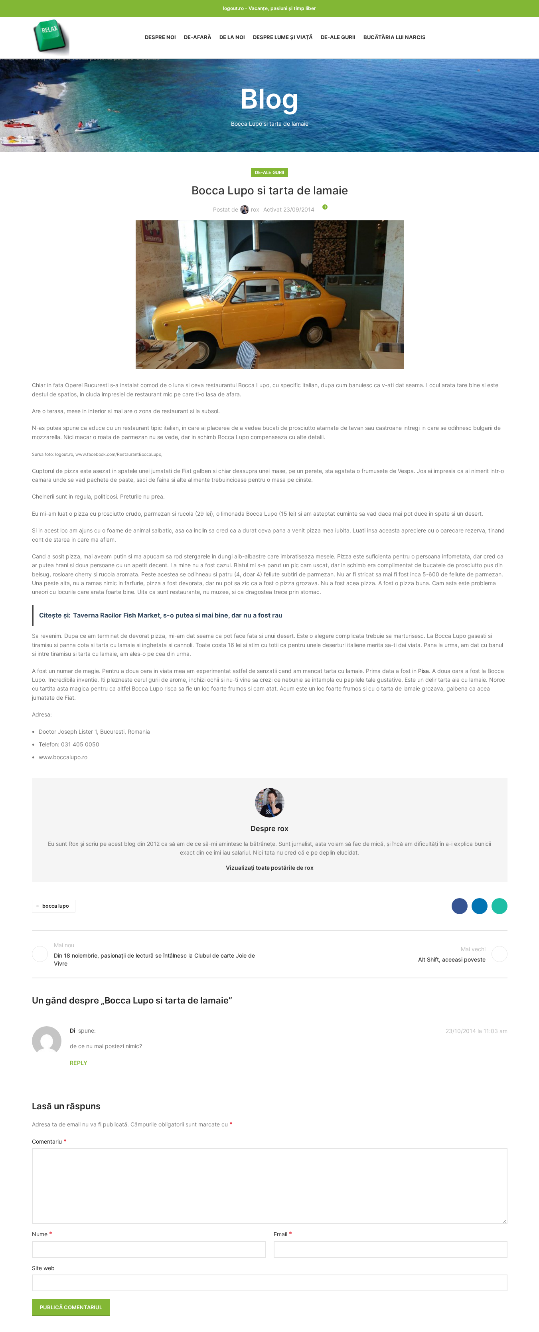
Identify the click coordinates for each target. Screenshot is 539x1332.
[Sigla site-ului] (50, 37)
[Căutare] (504, 38)
